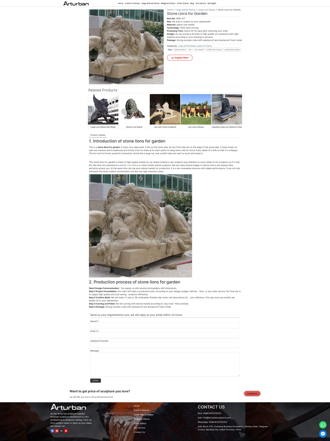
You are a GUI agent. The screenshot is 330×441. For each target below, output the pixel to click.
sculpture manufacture (71, 416)
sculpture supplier (76, 413)
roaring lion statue (232, 49)
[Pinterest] (66, 431)
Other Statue (183, 3)
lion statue (199, 49)
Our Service (201, 3)
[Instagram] (61, 431)
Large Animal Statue (150, 3)
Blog (192, 3)
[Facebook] (52, 431)
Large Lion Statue (206, 9)
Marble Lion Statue (129, 165)
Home (120, 3)
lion (190, 49)
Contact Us (139, 432)
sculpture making (73, 420)
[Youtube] (57, 431)
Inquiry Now (181, 57)
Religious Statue (168, 3)
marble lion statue (214, 49)
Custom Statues (132, 3)
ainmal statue (180, 49)
